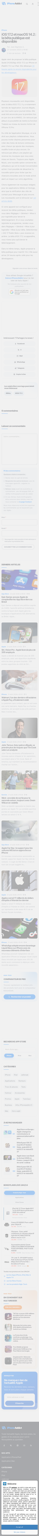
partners (14, 1487)
